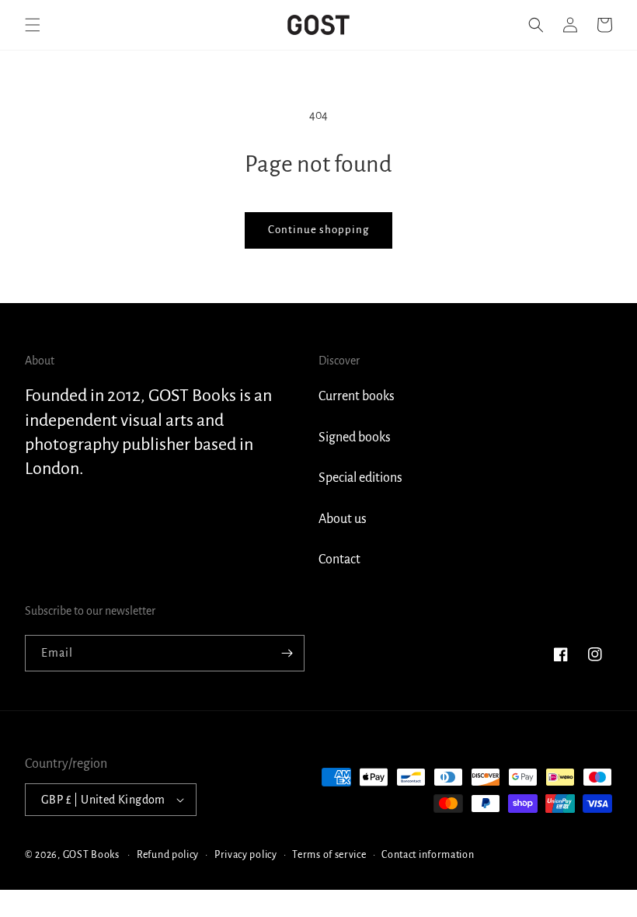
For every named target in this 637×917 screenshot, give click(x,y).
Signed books (354, 438)
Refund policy (168, 854)
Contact (339, 560)
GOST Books (91, 854)
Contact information (427, 854)
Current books (356, 396)
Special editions (360, 478)
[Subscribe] (287, 653)
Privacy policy (245, 854)
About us (342, 519)
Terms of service (329, 854)
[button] (33, 25)
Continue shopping (318, 229)
